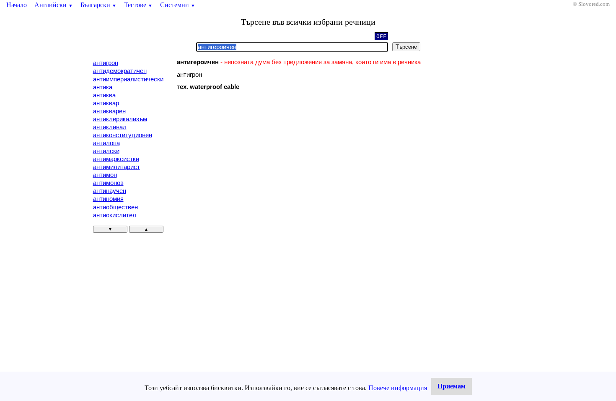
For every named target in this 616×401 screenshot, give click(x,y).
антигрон (105, 63)
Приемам (451, 386)
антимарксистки (116, 159)
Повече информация (397, 387)
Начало (16, 4)
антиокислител (114, 215)
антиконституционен (122, 135)
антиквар (106, 103)
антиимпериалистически (128, 79)
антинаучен (109, 190)
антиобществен (115, 207)
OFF (381, 36)
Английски (53, 4)
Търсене (406, 47)
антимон (105, 175)
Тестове (138, 4)
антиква (104, 95)
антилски (106, 151)
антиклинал (110, 127)
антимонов (108, 183)
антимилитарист (116, 167)
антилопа (106, 143)
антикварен (109, 111)
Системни (177, 4)
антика (102, 87)
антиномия (108, 198)
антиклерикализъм (120, 119)
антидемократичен (120, 71)
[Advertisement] (247, 165)
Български (98, 4)
